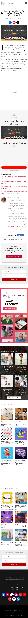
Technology (18, 587)
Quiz (16, 8)
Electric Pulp (20, 615)
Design (9, 584)
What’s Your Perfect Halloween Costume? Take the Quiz (6, 526)
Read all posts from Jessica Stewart (15, 229)
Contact (4, 610)
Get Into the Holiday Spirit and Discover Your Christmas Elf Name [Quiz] (7, 462)
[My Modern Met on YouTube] (24, 594)
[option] (7, 335)
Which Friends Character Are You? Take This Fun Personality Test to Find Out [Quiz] (7, 507)
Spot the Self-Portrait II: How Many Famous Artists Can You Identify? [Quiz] (21, 423)
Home (12, 8)
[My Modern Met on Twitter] (12, 594)
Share (21, 235)
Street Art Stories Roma (13, 223)
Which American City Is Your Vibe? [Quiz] (7, 543)
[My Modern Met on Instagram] (16, 594)
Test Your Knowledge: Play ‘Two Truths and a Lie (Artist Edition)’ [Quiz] (20, 507)
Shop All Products (14, 397)
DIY (7, 586)
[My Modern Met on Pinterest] (7, 594)
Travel (23, 587)
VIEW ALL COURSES (10, 308)
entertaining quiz (5, 51)
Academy (13, 589)
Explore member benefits (14, 260)
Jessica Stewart (10, 18)
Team (15, 608)
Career (11, 586)
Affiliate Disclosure (16, 610)
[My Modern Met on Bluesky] (18, 599)
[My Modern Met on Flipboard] (20, 594)
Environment (7, 587)
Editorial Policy (10, 608)
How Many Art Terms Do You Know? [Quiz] (20, 525)
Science (12, 587)
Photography (15, 584)
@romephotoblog (22, 228)
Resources (16, 586)
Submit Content (20, 608)
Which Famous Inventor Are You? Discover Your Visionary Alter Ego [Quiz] (7, 423)
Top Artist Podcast (17, 206)
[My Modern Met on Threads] (14, 599)
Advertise (9, 610)
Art (5, 584)
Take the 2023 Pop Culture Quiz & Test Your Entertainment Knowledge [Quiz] (20, 443)
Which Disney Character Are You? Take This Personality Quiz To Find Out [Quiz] (7, 443)
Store (17, 589)
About (5, 608)
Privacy (22, 610)
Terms (13, 612)
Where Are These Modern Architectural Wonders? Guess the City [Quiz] (21, 544)
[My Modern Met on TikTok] (9, 599)
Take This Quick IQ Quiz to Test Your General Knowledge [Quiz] (20, 462)
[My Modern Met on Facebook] (3, 594)
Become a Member (14, 256)
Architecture (21, 584)
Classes (21, 586)
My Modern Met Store (9, 351)
